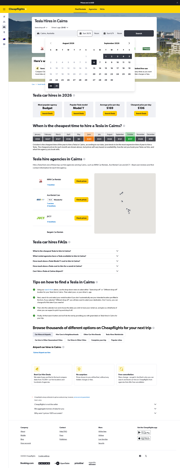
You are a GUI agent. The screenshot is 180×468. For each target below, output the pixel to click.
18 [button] (62, 74)
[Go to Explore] (4, 32)
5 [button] (68, 62)
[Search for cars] (4, 27)
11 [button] (62, 68)
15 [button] (86, 68)
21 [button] (80, 74)
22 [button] (86, 74)
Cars (33, 84)
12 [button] (68, 68)
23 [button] (50, 80)
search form (49, 290)
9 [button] (50, 68)
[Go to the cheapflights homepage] (18, 9)
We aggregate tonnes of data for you (49, 409)
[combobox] (41, 27)
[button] (177, 2)
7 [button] (80, 62)
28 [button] (80, 80)
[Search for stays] (4, 21)
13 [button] (74, 68)
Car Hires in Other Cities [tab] (77, 340)
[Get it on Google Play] (144, 432)
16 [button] (51, 74)
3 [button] (56, 62)
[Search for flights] (4, 16)
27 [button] (74, 80)
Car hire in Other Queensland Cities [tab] (48, 340)
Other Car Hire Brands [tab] (92, 334)
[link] (47, 113)
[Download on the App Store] (144, 438)
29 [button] (86, 80)
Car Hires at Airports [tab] (43, 334)
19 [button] (68, 74)
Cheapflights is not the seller (46, 404)
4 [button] (62, 62)
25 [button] (62, 80)
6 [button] (74, 62)
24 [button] (56, 80)
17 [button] (57, 74)
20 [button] (74, 74)
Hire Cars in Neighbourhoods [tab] (67, 334)
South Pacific (42, 84)
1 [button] (105, 56)
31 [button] (57, 86)
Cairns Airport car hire (41, 352)
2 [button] (50, 62)
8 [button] (86, 62)
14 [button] (80, 68)
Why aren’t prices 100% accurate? (48, 413)
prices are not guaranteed (82, 397)
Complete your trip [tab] (98, 340)
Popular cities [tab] (116, 340)
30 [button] (50, 86)
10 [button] (57, 68)
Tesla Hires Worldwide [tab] (114, 334)
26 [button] (68, 80)
